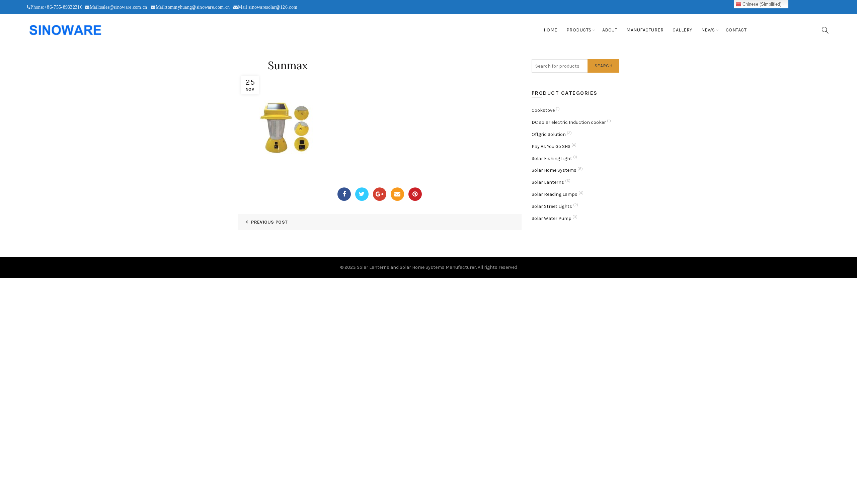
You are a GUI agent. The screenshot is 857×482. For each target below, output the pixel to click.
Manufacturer (645, 30)
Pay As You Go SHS (551, 146)
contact (736, 30)
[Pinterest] (415, 194)
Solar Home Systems (554, 170)
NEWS (708, 30)
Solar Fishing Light (552, 158)
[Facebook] (344, 194)
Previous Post (269, 222)
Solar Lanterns (548, 182)
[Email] (397, 194)
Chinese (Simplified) (761, 4)
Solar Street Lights (552, 206)
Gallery (682, 30)
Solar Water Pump (551, 218)
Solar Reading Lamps (554, 194)
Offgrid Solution (549, 134)
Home (550, 30)
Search (603, 66)
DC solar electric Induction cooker (569, 122)
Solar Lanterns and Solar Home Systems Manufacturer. (417, 267)
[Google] (379, 194)
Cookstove (543, 110)
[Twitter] (362, 194)
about (610, 30)
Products (579, 30)
